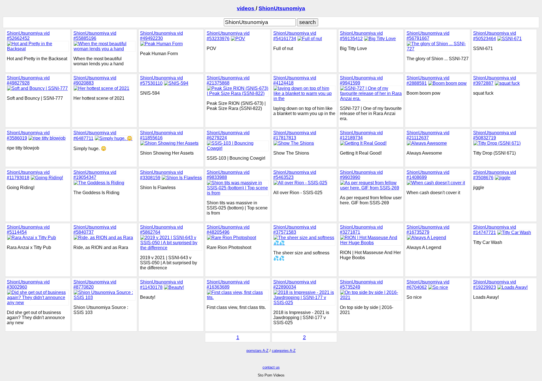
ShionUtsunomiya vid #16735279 (427, 230)
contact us (271, 367)
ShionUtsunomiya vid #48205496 (228, 230)
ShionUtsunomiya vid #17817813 (294, 135)
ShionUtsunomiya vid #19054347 (94, 175)
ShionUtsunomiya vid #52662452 (28, 36)
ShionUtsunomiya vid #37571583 (294, 230)
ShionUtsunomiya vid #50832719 (494, 135)
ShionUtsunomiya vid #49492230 (161, 36)
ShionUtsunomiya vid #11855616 (161, 135)
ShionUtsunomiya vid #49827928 (28, 80)
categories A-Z (284, 350)
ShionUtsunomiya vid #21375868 (228, 80)
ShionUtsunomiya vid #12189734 (361, 135)
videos (246, 8)
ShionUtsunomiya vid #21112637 (427, 135)
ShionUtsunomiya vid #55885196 (94, 36)
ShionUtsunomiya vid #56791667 (427, 36)
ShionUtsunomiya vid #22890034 (294, 284)
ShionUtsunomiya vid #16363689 (228, 284)
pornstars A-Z (257, 350)
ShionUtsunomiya (282, 8)
